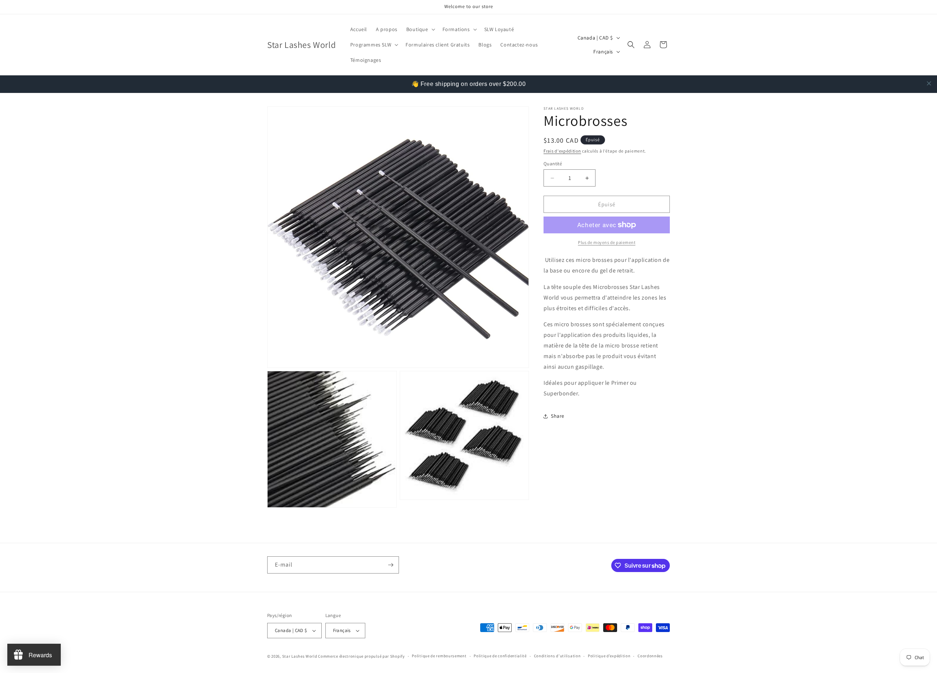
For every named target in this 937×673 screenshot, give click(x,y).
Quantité (553, 164)
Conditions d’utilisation (557, 655)
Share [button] (557, 416)
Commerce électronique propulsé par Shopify (361, 656)
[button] (420, 29)
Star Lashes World (299, 656)
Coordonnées (650, 655)
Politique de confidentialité (500, 655)
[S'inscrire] (390, 565)
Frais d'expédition (562, 151)
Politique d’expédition (609, 655)
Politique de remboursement (439, 655)
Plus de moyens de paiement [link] (606, 242)
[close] (929, 83)
